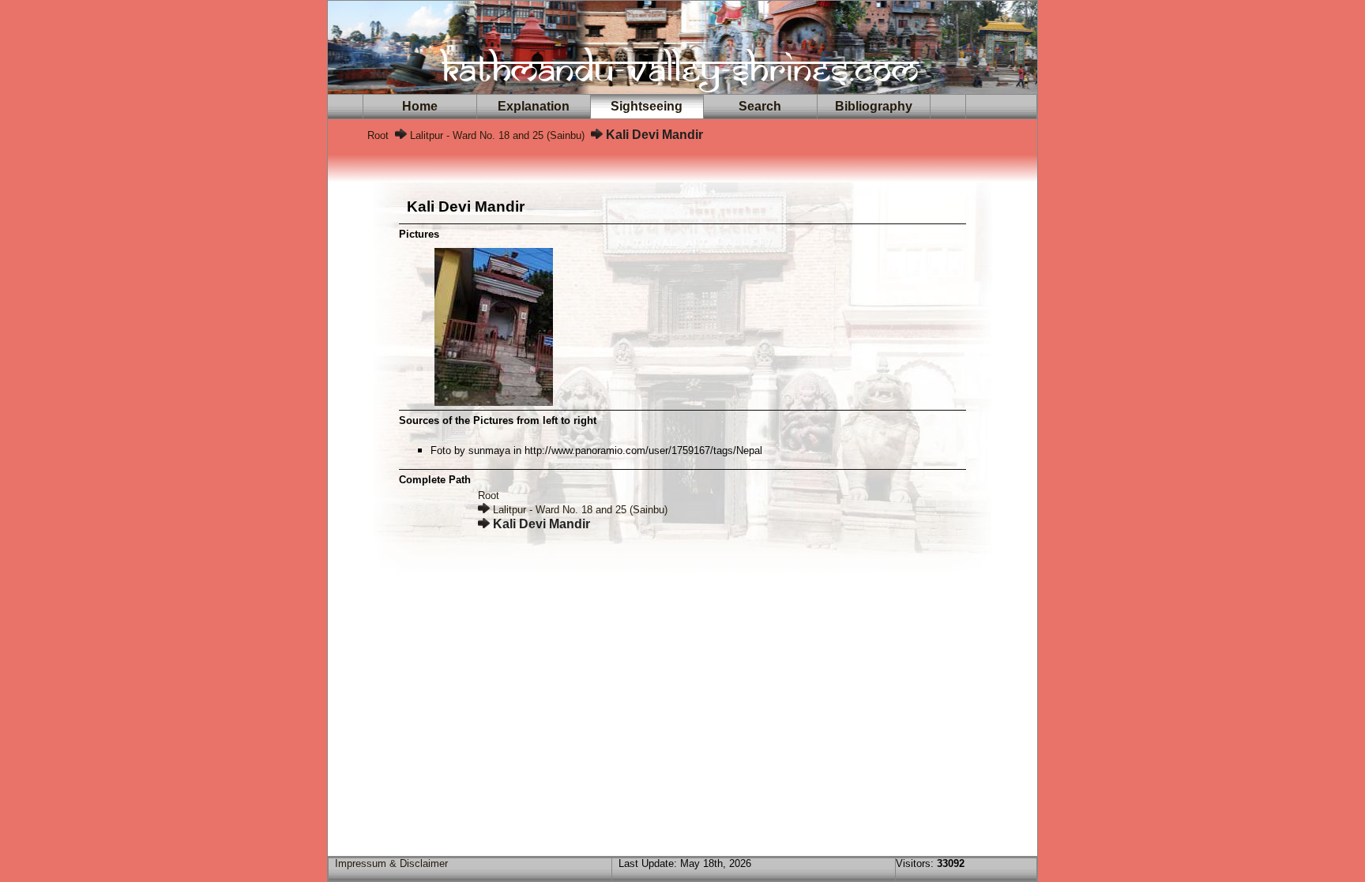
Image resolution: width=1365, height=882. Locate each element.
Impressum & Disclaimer (391, 863)
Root (378, 135)
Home (420, 106)
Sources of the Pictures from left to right (497, 420)
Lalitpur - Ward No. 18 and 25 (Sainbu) (497, 135)
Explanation (533, 106)
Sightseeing (646, 106)
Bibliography (874, 106)
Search (760, 106)
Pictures (419, 234)
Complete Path (435, 480)
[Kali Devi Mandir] (493, 401)
